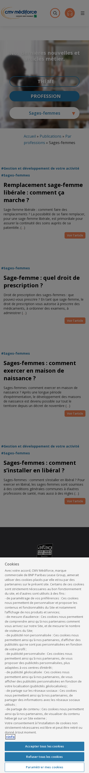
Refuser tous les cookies (44, 757)
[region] (44, 665)
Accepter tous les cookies (44, 746)
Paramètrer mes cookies (44, 767)
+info (10, 737)
